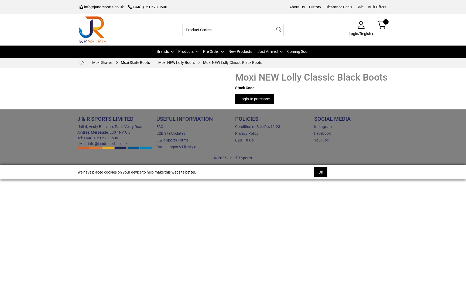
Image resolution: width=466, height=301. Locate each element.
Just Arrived (268, 51)
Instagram (323, 126)
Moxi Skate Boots (135, 62)
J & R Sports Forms (172, 140)
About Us (297, 7)
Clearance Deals (338, 7)
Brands (163, 51)
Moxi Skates (102, 62)
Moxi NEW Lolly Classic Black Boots (232, 62)
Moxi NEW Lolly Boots (176, 62)
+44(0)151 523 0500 (149, 7)
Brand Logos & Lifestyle (176, 147)
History (315, 7)
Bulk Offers (377, 7)
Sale (360, 7)
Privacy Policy (246, 133)
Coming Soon (298, 51)
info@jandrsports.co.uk (103, 7)
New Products (240, 51)
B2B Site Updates (170, 133)
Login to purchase (254, 99)
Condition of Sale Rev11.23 (257, 126)
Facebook (322, 133)
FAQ (159, 126)
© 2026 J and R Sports (233, 158)
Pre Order (211, 51)
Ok (320, 172)
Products (186, 51)
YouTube (321, 140)
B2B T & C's (244, 140)
